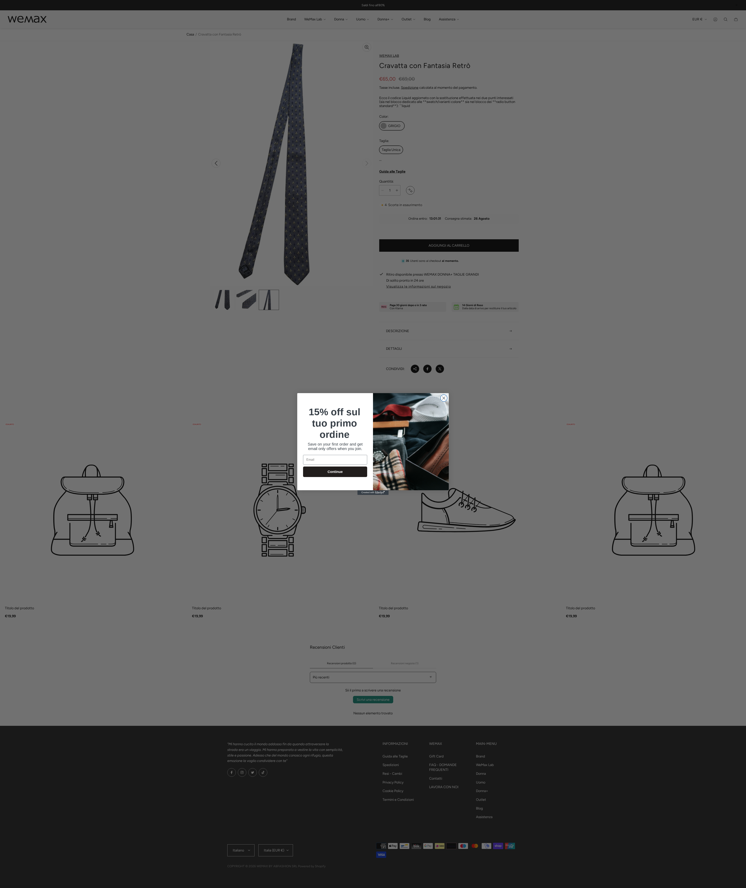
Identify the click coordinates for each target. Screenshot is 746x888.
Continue (335, 472)
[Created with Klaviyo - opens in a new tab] (373, 492)
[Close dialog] (443, 398)
